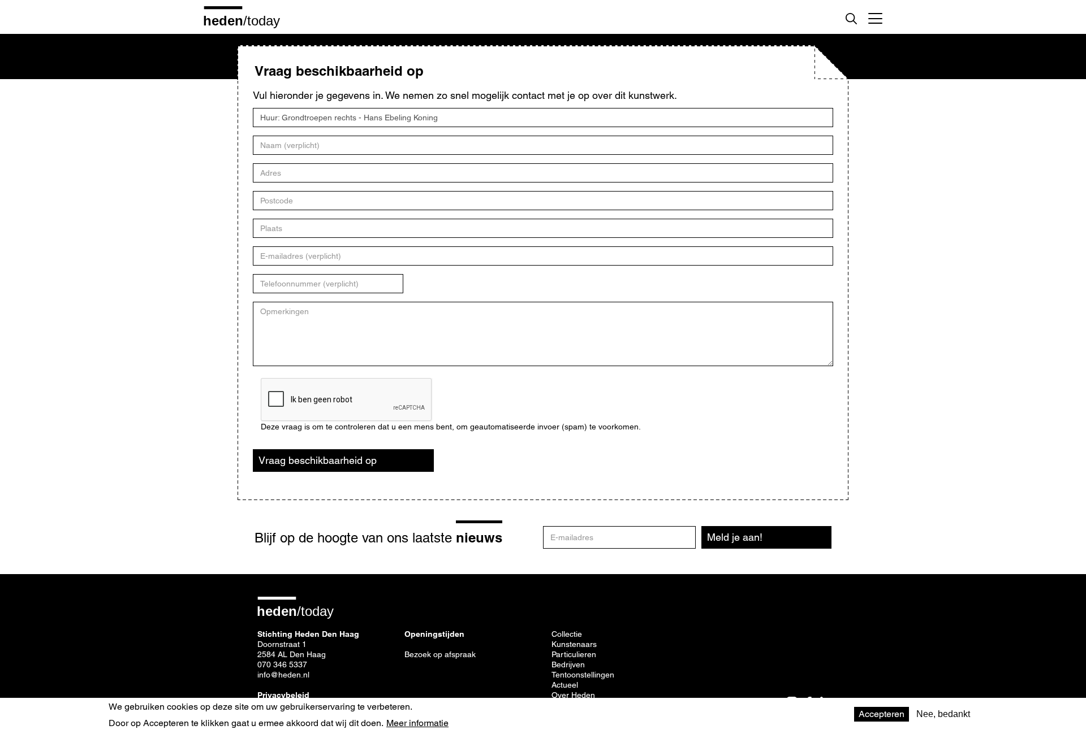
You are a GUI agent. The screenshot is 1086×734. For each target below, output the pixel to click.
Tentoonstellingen (582, 674)
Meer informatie (417, 723)
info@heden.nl (283, 674)
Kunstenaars (574, 644)
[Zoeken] (851, 18)
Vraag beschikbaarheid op (317, 460)
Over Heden (573, 695)
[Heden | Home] (246, 20)
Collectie (566, 634)
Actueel (564, 684)
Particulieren (573, 654)
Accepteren (881, 714)
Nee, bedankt (943, 714)
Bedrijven (568, 664)
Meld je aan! (734, 537)
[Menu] (875, 17)
